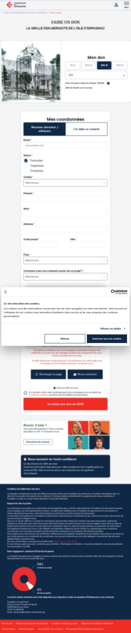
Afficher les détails (110, 328)
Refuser (65, 338)
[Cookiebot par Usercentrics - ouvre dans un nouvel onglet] (113, 291)
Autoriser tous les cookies (107, 338)
